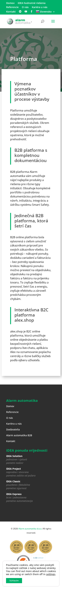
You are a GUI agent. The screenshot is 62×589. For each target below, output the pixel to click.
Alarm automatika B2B (19, 435)
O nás (25, 7)
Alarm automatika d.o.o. (30, 528)
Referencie (12, 7)
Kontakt (11, 11)
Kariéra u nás (39, 7)
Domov (10, 3)
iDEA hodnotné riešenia (31, 3)
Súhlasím (14, 580)
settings (50, 574)
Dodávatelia (13, 429)
